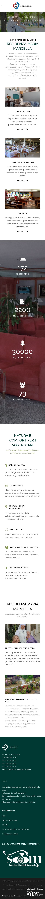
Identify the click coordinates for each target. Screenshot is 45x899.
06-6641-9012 (10, 760)
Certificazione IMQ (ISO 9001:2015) (15, 829)
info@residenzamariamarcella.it (19, 769)
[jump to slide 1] (22, 30)
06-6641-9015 (10, 766)
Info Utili (5, 825)
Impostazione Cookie (10, 834)
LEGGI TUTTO (22, 129)
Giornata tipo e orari (9, 820)
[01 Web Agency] (35, 896)
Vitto (3, 816)
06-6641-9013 (10, 763)
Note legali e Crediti (34, 889)
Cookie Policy (19, 896)
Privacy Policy (7, 896)
